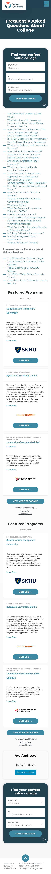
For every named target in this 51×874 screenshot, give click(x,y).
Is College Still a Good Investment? (25, 233)
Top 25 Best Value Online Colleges (25, 258)
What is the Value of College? (22, 242)
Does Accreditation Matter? (21, 214)
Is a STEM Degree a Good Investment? (27, 139)
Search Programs (25, 98)
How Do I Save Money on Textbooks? (26, 142)
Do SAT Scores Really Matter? (22, 136)
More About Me (25, 772)
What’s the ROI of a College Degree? (26, 217)
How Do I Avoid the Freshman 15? (24, 151)
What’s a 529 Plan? (17, 205)
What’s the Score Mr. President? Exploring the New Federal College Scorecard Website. (25, 123)
